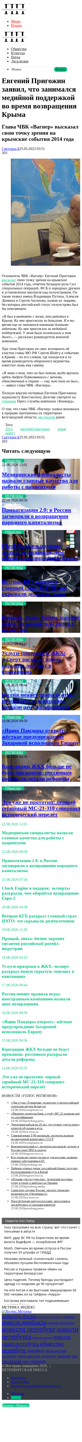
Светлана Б (10, 149)
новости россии (42, 1337)
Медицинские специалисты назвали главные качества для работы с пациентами (40, 480)
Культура (18, 53)
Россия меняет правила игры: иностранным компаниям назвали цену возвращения (39, 701)
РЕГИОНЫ (14, 496)
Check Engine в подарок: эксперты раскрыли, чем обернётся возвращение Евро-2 (40, 552)
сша (25, 1361)
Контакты (18, 1378)
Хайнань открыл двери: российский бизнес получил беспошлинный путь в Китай (44, 1170)
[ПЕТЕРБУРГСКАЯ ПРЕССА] (14, 13)
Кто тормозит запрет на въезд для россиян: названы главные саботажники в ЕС (44, 1159)
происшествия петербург (37, 1356)
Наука (15, 57)
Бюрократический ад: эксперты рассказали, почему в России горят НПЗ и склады (45, 1148)
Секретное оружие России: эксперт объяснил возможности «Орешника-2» (40, 1191)
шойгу (10, 433)
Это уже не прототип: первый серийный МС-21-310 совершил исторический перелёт (41, 808)
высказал (9, 280)
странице (9, 401)
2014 (9, 429)
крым (62, 429)
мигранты (68, 1316)
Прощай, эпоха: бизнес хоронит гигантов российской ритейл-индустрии (40, 623)
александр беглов (19, 1316)
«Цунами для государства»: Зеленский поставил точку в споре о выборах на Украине (41, 1180)
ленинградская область (49, 1317)
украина (38, 1361)
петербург (35, 1350)
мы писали (46, 417)
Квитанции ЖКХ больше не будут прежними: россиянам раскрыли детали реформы (37, 772)
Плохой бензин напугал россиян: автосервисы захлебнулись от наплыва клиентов (40, 1202)
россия (64, 1355)
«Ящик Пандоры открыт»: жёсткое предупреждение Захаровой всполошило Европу (40, 737)
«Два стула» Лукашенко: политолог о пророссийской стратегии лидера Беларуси (45, 1104)
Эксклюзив (19, 61)
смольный (11, 1361)
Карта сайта (20, 1382)
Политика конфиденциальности (36, 1386)
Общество (19, 49)
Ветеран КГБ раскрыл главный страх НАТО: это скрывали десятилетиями (34, 588)
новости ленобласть (60, 1323)
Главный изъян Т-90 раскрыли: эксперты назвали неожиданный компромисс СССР (42, 1137)
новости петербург (29, 1329)
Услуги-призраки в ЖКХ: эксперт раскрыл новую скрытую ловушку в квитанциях (33, 662)
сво (75, 1356)
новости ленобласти (24, 1322)
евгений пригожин (35, 429)
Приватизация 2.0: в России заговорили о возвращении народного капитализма (36, 516)
